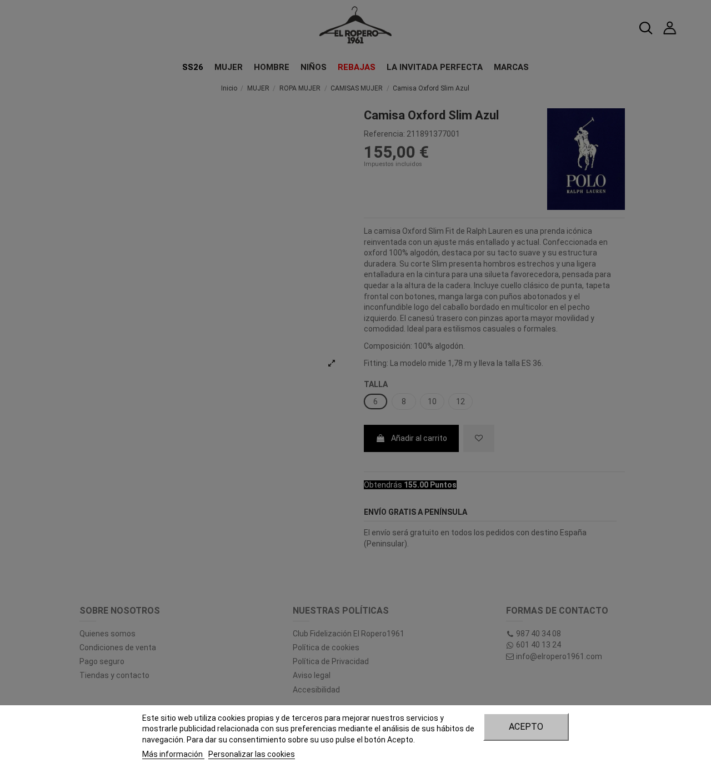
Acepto (526, 726)
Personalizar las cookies (251, 754)
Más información (173, 754)
